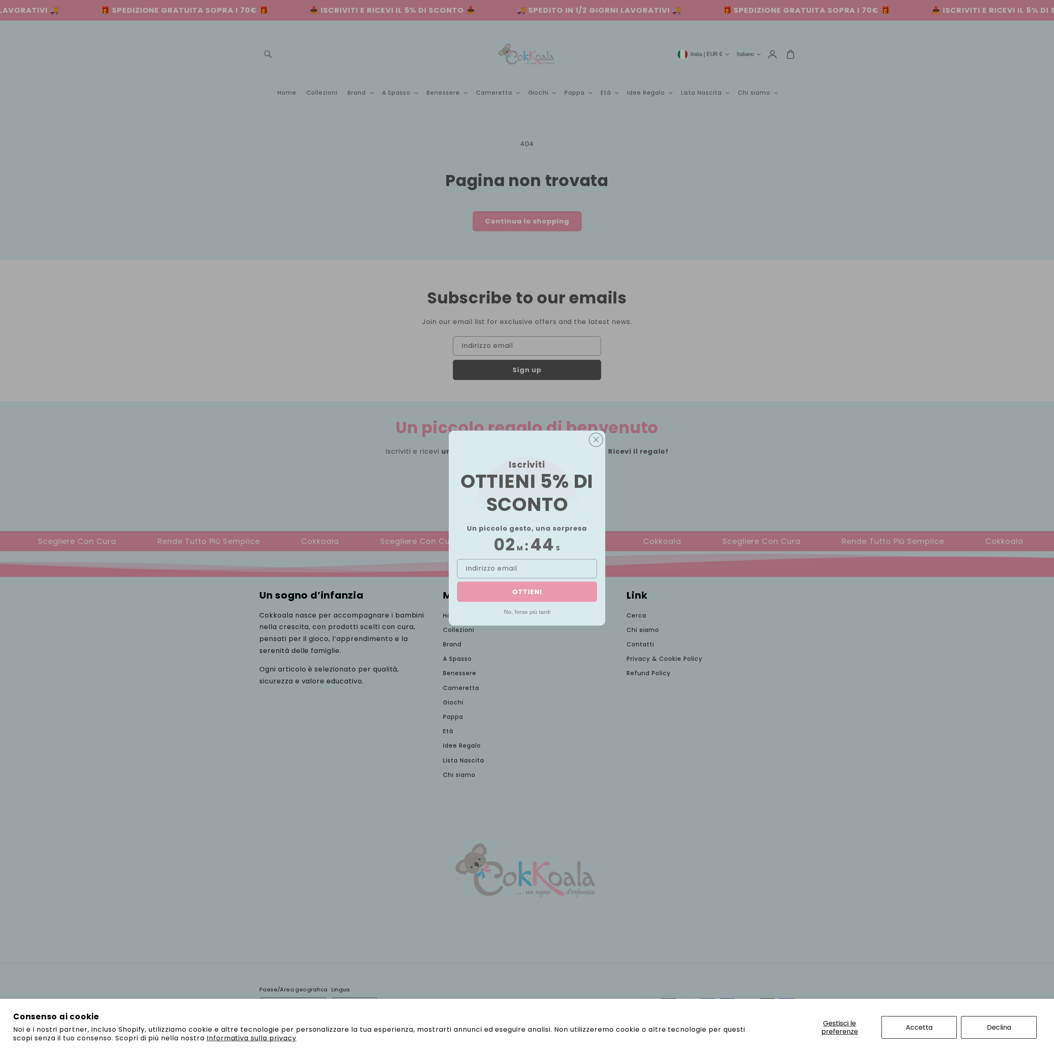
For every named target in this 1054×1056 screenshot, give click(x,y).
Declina (999, 1027)
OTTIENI (527, 592)
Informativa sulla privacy (251, 1038)
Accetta (919, 1027)
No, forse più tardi (527, 611)
